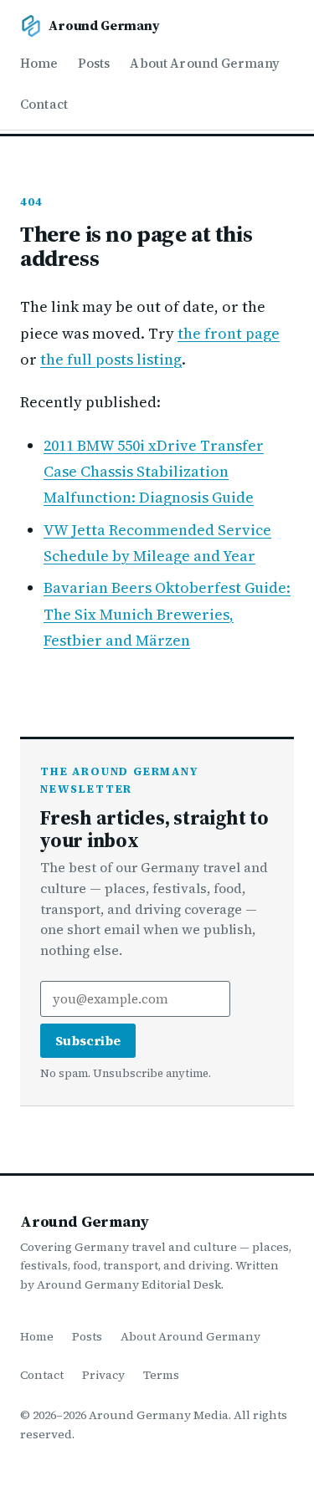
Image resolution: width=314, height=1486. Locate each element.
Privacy (103, 1374)
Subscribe (88, 1040)
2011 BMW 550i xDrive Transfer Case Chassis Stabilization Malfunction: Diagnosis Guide (154, 471)
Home (39, 63)
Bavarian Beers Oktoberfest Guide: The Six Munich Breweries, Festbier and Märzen (167, 614)
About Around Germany (205, 63)
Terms (161, 1374)
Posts (94, 63)
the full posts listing (111, 359)
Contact (44, 104)
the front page (229, 333)
